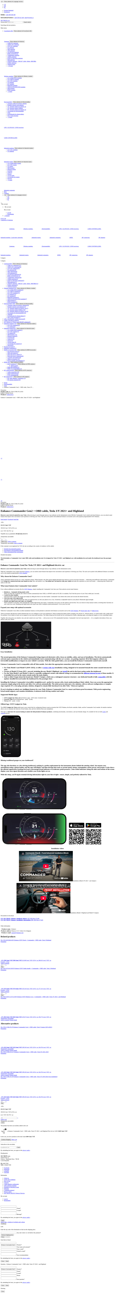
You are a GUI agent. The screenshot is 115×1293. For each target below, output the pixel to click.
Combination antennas (13, 55)
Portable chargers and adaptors (15, 105)
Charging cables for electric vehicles (17, 103)
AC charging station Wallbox (15, 108)
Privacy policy (8, 1191)
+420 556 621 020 (19, 17)
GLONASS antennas (13, 52)
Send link (15, 519)
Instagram (6, 1169)
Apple (104, 711)
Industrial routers (8, 161)
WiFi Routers (10, 168)
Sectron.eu (7, 12)
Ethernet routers (11, 169)
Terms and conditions (9, 1179)
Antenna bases (11, 64)
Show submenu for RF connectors (23, 370)
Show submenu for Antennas (17, 41)
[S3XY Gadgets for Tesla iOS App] (76, 845)
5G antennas (10, 47)
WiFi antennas (11, 49)
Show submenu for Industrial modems (24, 148)
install (65, 671)
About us (6, 1178)
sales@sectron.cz (29, 17)
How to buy (7, 1181)
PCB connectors (12, 375)
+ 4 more (9, 91)
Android (3, 713)
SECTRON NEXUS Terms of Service (14, 1193)
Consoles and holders (14, 357)
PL (5, 7)
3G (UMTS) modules (13, 79)
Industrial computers (9, 190)
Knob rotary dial (85, 610)
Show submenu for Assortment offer (22, 31)
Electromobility (8, 102)
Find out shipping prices (7, 1235)
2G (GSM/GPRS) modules (14, 78)
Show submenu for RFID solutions (26, 364)
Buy (2, 966)
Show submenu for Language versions (13, 1)
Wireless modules (8, 76)
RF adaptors (8, 376)
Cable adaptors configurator (11, 1184)
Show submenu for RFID (17, 362)
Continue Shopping (6, 1139)
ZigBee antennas (11, 63)
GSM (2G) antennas (12, 43)
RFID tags (14, 365)
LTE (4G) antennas (12, 46)
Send (18, 1147)
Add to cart (4, 541)
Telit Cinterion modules (10, 1185)
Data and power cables (14, 354)
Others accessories (13, 359)
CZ (5, 4)
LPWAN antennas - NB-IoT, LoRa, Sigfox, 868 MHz (21, 61)
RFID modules (11, 90)
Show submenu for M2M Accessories (27, 350)
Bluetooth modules (12, 85)
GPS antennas (11, 50)
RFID (7, 362)
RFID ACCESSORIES (14, 368)
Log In (9, 212)
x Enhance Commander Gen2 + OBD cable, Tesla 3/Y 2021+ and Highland (32, 1131)
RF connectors (9, 370)
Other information (13, 552)
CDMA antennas (11, 57)
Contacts (6, 193)
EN (5, 6)
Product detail (13, 1020)
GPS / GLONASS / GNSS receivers (14, 127)
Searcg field (4, 22)
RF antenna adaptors (14, 380)
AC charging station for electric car (16, 106)
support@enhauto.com (17, 932)
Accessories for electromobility (15, 111)
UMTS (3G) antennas (13, 44)
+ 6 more (9, 180)
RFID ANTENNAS (12, 53)
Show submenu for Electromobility (21, 102)
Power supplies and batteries (16, 360)
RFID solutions (12, 364)
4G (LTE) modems (12, 150)
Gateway (9, 172)
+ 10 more (10, 66)
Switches (9, 171)
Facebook (10, 519)
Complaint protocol (9, 1190)
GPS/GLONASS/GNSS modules (16, 87)
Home (5, 382)
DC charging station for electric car (16, 109)
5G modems (10, 151)
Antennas (6, 41)
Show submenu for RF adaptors (21, 376)
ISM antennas (11, 60)
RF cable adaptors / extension (16, 378)
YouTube (6, 1172)
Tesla (8, 112)
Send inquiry (4, 519)
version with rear (48, 668)
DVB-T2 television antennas (15, 58)
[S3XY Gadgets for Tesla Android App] (93, 845)
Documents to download (13, 550)
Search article (27, 22)
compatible (102, 677)
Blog (5, 192)
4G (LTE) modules (12, 81)
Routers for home (9, 346)
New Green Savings (12, 115)
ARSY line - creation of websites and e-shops (13, 1222)
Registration (10, 214)
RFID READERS (13, 367)
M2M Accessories (10, 350)
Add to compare (12, 541)
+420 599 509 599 (10, 14)
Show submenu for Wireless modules (23, 76)
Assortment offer (8, 31)
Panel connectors (13, 373)
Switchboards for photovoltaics (15, 114)
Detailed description (12, 549)
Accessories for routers (13, 177)
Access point (10, 175)
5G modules (10, 82)
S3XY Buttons (23, 573)
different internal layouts (92, 673)
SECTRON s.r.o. (5, 20)
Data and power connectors (15, 356)
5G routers (10, 166)
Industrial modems (9, 148)
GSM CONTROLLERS (10, 138)
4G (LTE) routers (12, 165)
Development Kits (13, 351)
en (2, 1)
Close (2, 1122)
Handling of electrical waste (11, 1187)
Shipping (6, 1188)
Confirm (8, 1237)
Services (9, 178)
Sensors (9, 174)
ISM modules (11, 88)
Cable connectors (13, 372)
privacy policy (26, 1150)
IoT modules (10, 84)
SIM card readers (12, 353)
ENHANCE (10, 394)
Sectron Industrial (8, 10)
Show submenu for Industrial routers (23, 161)
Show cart (14, 1139)
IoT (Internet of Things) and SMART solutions (17, 322)
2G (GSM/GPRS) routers (14, 163)
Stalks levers (95, 610)
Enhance (27, 571)
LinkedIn (6, 1171)
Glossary (6, 1182)
